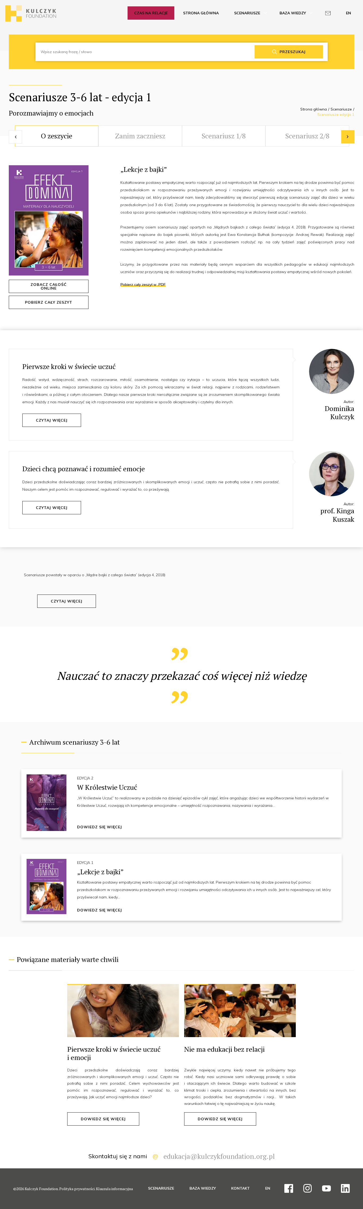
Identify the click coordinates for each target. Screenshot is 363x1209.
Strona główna (313, 109)
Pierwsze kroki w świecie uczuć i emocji (114, 1053)
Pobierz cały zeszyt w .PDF (143, 284)
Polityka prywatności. (77, 1188)
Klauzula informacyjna (114, 1188)
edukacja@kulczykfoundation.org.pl (219, 1156)
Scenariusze (341, 109)
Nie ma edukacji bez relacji (224, 1049)
